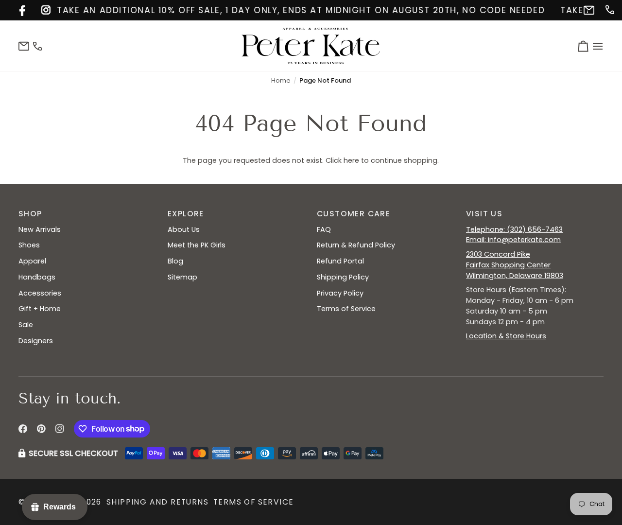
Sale (25, 325)
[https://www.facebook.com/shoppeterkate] (23, 9)
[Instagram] (59, 428)
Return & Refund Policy (356, 245)
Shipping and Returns (157, 502)
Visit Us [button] (484, 214)
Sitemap (182, 277)
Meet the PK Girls (196, 245)
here (351, 160)
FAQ (324, 229)
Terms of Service (346, 309)
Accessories (39, 293)
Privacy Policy (340, 293)
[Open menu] (596, 45)
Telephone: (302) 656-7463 (514, 229)
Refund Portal (340, 261)
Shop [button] (30, 214)
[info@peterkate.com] (587, 9)
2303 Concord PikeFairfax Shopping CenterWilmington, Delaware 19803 (514, 264)
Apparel (32, 261)
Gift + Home (39, 309)
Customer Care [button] (353, 214)
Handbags (36, 277)
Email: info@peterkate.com (513, 240)
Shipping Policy (343, 277)
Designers (35, 341)
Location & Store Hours (506, 336)
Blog (175, 261)
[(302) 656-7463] (609, 9)
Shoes (29, 245)
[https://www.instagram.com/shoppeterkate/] (45, 9)
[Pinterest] (41, 428)
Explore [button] (186, 214)
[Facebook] (22, 428)
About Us (184, 229)
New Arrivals (39, 229)
